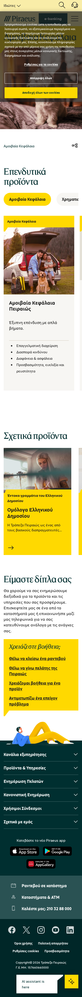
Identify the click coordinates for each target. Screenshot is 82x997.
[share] (74, 146)
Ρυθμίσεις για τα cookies (41, 64)
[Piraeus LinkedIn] (70, 930)
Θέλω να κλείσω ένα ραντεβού (37, 658)
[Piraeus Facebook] (11, 930)
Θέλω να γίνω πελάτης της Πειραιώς (33, 670)
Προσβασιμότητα (56, 951)
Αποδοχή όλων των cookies (41, 92)
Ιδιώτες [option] (9, 5)
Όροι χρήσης (23, 943)
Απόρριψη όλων (41, 78)
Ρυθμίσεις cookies (26, 951)
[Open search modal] (62, 5)
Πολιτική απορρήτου (53, 943)
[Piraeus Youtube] (55, 930)
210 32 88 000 (59, 908)
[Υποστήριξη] (72, 6)
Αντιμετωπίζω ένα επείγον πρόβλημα (33, 700)
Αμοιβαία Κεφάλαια (27, 199)
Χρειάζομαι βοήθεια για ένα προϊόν (34, 685)
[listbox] (11, 5)
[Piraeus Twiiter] (26, 930)
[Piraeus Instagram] (41, 930)
